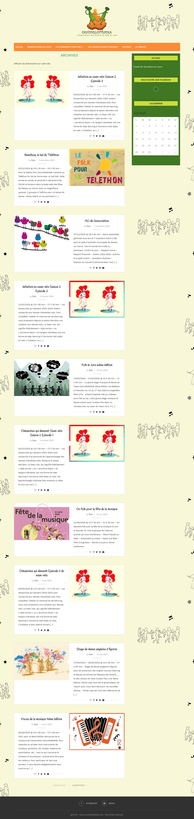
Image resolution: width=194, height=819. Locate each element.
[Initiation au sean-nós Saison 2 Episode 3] (41, 89)
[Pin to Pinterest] (100, 136)
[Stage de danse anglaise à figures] (41, 661)
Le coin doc (140, 47)
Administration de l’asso (39, 47)
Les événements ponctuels (69, 47)
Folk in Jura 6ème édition (97, 365)
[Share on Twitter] (97, 136)
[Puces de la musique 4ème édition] (97, 731)
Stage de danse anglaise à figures (97, 649)
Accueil (19, 47)
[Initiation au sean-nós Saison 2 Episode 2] (97, 299)
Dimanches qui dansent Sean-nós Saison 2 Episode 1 (41, 433)
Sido (91, 86)
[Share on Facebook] (93, 136)
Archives (126, 47)
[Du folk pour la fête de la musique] (41, 521)
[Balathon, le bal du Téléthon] (97, 167)
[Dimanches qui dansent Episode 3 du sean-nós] (97, 583)
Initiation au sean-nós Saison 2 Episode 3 (97, 79)
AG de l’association (97, 221)
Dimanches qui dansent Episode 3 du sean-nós (41, 573)
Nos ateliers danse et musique (103, 47)
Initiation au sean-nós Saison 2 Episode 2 (42, 289)
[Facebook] (156, 89)
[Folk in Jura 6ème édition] (41, 377)
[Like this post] (90, 136)
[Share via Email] (103, 136)
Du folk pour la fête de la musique (96, 509)
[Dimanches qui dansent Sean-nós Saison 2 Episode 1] (97, 443)
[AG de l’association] (41, 233)
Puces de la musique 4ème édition (41, 719)
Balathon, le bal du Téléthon (41, 155)
